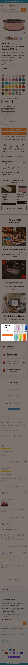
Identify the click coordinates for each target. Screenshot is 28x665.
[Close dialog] (26, 324)
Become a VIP (7, 335)
